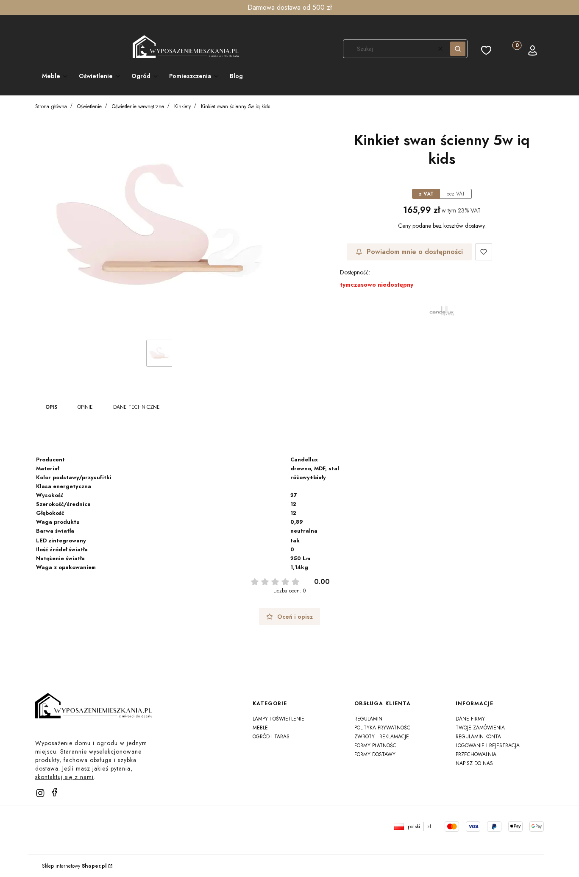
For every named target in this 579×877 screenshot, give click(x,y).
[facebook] (54, 792)
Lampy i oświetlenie (278, 719)
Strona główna (51, 106)
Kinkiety (182, 106)
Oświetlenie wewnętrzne (138, 106)
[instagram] (40, 793)
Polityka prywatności (383, 728)
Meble (260, 728)
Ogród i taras (271, 736)
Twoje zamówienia (480, 728)
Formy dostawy (374, 754)
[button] (457, 49)
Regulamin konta (478, 736)
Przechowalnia (476, 754)
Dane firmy (470, 719)
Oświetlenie (89, 106)
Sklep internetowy (74, 866)
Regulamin (368, 719)
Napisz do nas (474, 763)
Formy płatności (376, 745)
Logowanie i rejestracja (488, 745)
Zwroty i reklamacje (381, 736)
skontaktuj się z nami (64, 777)
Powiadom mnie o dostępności (415, 252)
